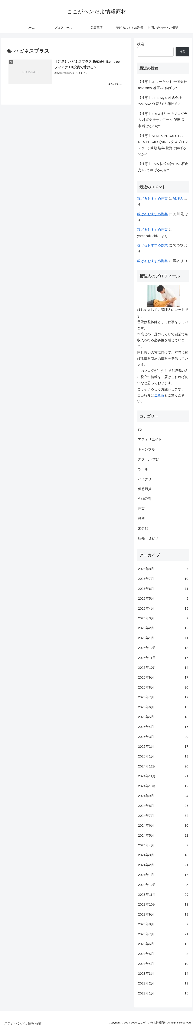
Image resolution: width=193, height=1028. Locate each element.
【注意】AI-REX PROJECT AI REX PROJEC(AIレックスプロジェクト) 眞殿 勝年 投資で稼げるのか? (163, 145)
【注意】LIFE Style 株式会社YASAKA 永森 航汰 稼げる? (160, 101)
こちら (159, 395)
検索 (140, 44)
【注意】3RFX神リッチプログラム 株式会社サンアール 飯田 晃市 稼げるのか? (162, 120)
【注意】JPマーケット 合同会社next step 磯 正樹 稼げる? (162, 85)
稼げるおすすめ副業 (152, 198)
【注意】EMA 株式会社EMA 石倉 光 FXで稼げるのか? (163, 167)
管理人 (178, 198)
